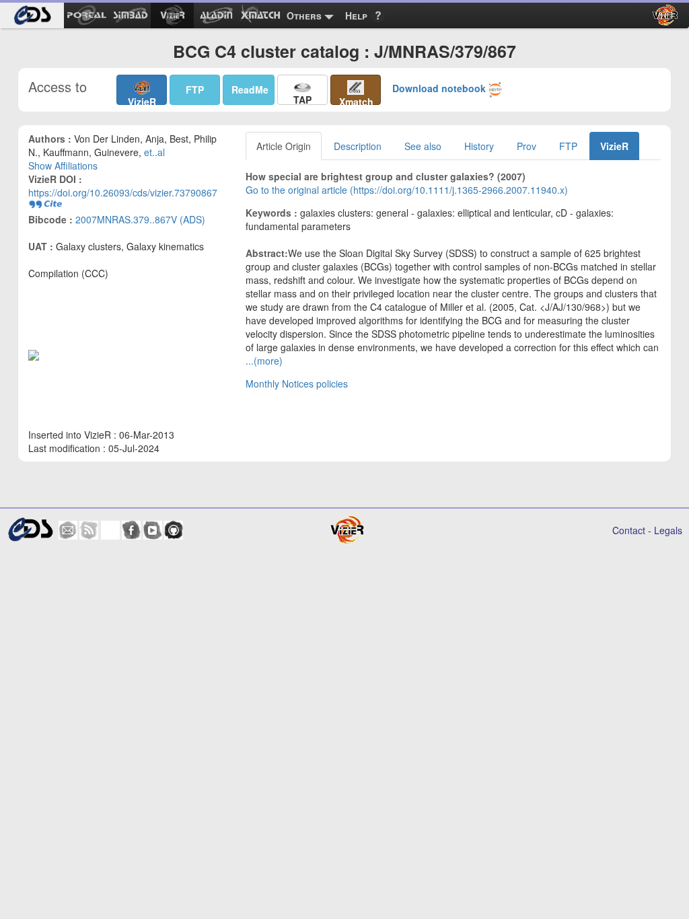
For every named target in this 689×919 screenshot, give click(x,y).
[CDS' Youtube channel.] (152, 530)
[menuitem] (32, 15)
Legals (668, 530)
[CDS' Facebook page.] (131, 530)
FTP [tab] (568, 146)
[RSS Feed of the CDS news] (88, 530)
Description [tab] (358, 146)
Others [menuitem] (304, 15)
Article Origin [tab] (283, 146)
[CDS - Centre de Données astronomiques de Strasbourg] (30, 529)
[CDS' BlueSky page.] (110, 530)
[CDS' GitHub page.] (173, 530)
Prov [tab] (526, 146)
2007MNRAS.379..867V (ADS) (140, 219)
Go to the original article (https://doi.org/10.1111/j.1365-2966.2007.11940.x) (407, 189)
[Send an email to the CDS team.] (68, 530)
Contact (628, 530)
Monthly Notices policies (297, 383)
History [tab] (479, 146)
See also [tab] (422, 146)
